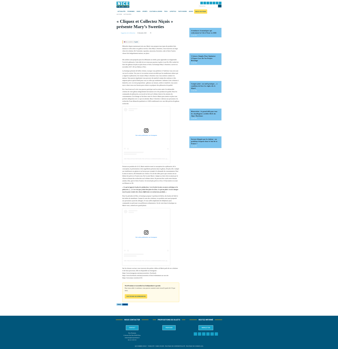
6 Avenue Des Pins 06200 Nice (132, 335)
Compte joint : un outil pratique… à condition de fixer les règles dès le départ (204, 86)
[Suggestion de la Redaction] (119, 33)
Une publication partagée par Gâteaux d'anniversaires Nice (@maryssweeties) (151, 159)
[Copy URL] (167, 33)
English (136, 42)
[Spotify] (212, 334)
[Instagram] (207, 3)
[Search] (219, 6)
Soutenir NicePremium (135, 296)
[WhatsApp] (179, 33)
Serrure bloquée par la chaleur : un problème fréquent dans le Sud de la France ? (204, 141)
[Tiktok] (214, 3)
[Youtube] (220, 3)
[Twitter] (204, 3)
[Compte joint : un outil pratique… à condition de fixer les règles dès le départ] (205, 74)
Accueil (119, 14)
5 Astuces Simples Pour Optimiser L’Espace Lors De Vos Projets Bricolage (203, 58)
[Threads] (211, 3)
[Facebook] (201, 3)
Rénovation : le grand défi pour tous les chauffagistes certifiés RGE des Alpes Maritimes (204, 114)
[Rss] (216, 334)
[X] (175, 33)
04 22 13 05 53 (132, 340)
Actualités (127, 14)
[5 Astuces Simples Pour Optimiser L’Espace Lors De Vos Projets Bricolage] (205, 46)
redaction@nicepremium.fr (132, 337)
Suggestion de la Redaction (128, 33)
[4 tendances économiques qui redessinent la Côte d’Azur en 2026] (205, 21)
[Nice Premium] (123, 5)
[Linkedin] (217, 3)
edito (125, 304)
